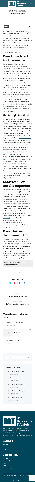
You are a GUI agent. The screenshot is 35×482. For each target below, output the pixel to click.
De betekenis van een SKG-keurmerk (23, 331)
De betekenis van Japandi (14, 340)
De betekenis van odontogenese (17, 391)
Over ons (5, 444)
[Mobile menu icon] (31, 4)
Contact (5, 447)
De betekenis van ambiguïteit (16, 384)
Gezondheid (6, 461)
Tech (4, 463)
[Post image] (3, 322)
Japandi (5, 159)
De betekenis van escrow (15, 397)
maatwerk (6, 194)
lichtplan (23, 99)
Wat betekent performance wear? (17, 378)
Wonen (6, 26)
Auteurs (5, 449)
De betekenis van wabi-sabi (14, 323)
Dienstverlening (7, 468)
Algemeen (6, 458)
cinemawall (6, 218)
